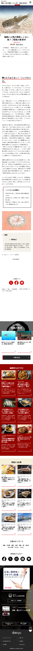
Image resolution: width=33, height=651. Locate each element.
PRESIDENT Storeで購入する (9, 624)
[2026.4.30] (8, 493)
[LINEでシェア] (22, 283)
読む (9, 289)
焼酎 (4, 545)
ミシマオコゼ (16, 259)
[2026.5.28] (24, 517)
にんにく (17, 547)
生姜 (16, 545)
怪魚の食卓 (19, 44)
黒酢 (20, 545)
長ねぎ (27, 545)
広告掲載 (21, 641)
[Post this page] (11, 283)
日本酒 (8, 545)
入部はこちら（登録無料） (16, 600)
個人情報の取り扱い (7, 641)
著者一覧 (21, 637)
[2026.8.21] (25, 402)
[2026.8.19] (25, 429)
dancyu (3, 289)
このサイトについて (7, 637)
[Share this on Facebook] (16, 283)
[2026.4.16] (24, 493)
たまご (22, 547)
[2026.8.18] (8, 402)
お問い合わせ (22, 644)
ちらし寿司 (10, 547)
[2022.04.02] (24, 335)
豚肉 (12, 545)
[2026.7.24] (24, 469)
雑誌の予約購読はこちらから (24, 624)
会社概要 (5, 644)
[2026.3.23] (8, 517)
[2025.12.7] (25, 375)
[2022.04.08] (8, 335)
